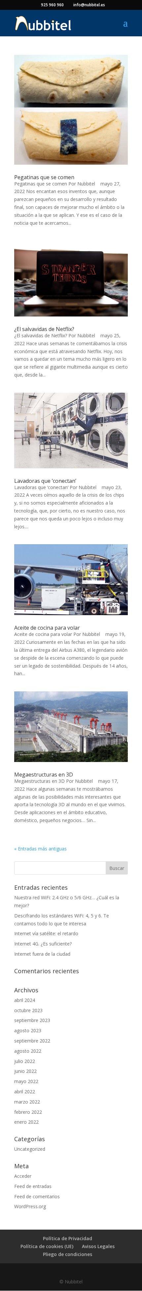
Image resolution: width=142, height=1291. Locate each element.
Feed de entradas (33, 1186)
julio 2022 (24, 1061)
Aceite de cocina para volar (47, 627)
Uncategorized (29, 1149)
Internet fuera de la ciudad (42, 954)
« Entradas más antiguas (40, 848)
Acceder (22, 1176)
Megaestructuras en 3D (43, 774)
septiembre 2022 (32, 1041)
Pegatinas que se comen (44, 177)
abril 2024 (24, 1000)
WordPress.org (30, 1206)
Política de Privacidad (67, 1238)
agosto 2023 (27, 1030)
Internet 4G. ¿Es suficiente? (43, 944)
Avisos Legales (98, 1246)
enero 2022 (26, 1122)
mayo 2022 (26, 1081)
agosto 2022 (27, 1051)
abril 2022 (24, 1091)
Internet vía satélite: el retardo (46, 933)
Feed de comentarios (37, 1196)
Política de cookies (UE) (46, 1246)
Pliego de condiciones (67, 1254)
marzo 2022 (27, 1102)
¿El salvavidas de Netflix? (44, 329)
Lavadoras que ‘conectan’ (45, 480)
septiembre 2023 (32, 1020)
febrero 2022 (28, 1112)
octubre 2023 (28, 1010)
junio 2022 (25, 1071)
